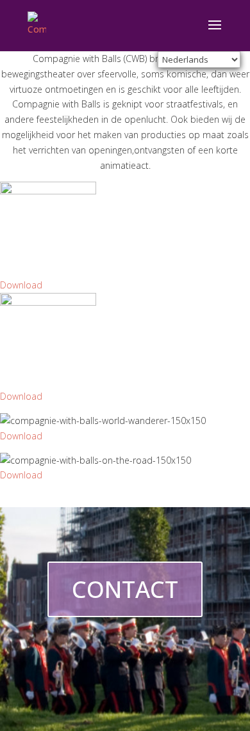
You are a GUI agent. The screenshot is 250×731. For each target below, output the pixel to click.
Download (21, 285)
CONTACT (125, 589)
